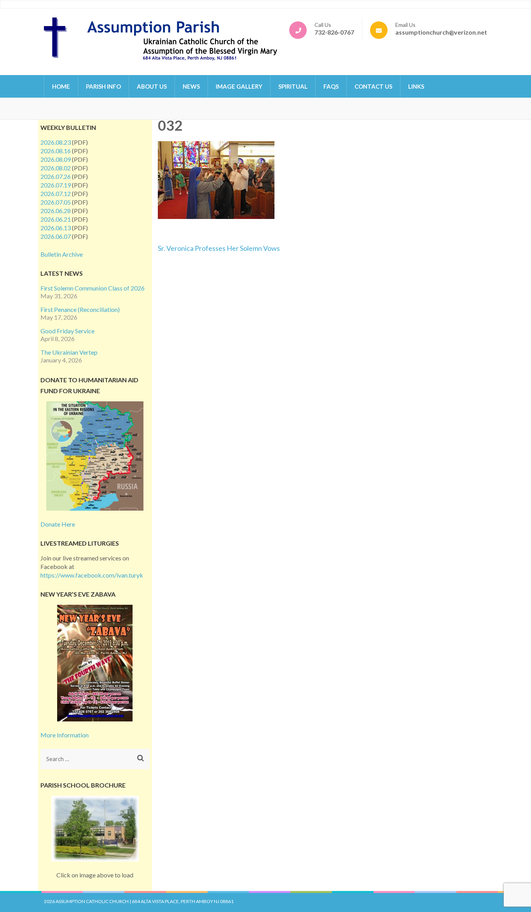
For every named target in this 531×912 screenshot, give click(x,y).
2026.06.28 (55, 210)
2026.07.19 (55, 185)
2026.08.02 (55, 168)
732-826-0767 (334, 32)
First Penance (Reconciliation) (80, 309)
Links (416, 86)
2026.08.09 (55, 159)
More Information (64, 735)
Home (61, 86)
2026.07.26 (55, 176)
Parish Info (103, 86)
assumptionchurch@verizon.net (441, 32)
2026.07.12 (55, 193)
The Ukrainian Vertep (69, 352)
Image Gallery (239, 86)
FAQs (331, 86)
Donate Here (57, 524)
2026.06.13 (55, 227)
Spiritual (292, 86)
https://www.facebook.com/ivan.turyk (91, 575)
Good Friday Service (67, 330)
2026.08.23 (55, 142)
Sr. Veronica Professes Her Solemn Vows (219, 248)
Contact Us (373, 86)
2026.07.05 (55, 202)
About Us (152, 86)
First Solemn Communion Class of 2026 (92, 288)
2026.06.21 (55, 219)
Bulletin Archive (61, 254)
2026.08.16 (55, 150)
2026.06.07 (55, 236)
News (191, 86)
